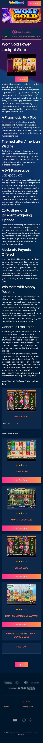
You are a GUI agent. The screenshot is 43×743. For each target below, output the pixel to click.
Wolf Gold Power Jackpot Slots (19, 37)
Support (6, 707)
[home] (17, 5)
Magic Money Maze (21, 519)
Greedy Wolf (21, 416)
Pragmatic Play (9, 122)
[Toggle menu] (4, 3)
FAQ (4, 702)
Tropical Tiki (21, 471)
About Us (26, 702)
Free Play (21, 646)
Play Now (34, 3)
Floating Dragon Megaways (21, 615)
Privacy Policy (27, 707)
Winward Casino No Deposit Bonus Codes (21, 635)
